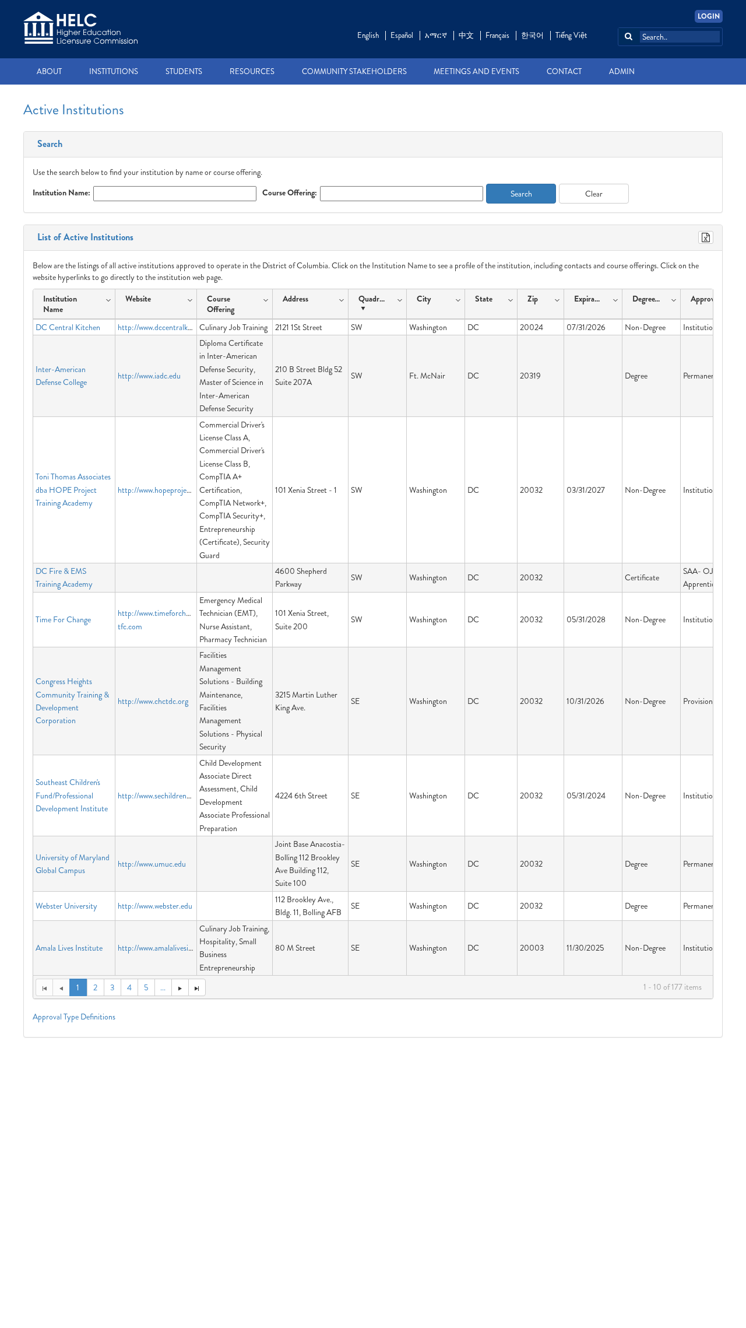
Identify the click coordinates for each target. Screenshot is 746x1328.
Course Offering (220, 304)
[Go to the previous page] (60, 987)
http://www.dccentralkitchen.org (169, 327)
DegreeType (648, 298)
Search (47, 144)
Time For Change (63, 619)
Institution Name (60, 304)
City (424, 298)
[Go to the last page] (197, 987)
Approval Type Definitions (74, 1016)
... (163, 987)
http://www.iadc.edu (149, 375)
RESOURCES (252, 71)
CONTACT (564, 71)
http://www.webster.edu (155, 906)
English (368, 35)
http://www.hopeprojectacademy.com (177, 490)
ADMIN (622, 71)
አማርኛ (436, 35)
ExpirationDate (590, 298)
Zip (532, 298)
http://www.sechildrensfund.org (167, 795)
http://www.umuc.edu (152, 864)
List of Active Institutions (83, 237)
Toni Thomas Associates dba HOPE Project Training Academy (73, 490)
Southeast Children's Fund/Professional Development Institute (72, 795)
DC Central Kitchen (68, 327)
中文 (466, 35)
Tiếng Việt (571, 35)
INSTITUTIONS (113, 71)
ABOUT (49, 71)
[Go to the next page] (179, 987)
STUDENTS (184, 71)
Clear (594, 193)
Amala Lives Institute (69, 948)
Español (401, 35)
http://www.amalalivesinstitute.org (172, 948)
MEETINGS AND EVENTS (476, 71)
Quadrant (374, 298)
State (483, 298)
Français (497, 35)
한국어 (532, 35)
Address (295, 298)
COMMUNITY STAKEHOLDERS (354, 71)
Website (138, 298)
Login (709, 16)
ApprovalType (713, 298)
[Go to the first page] (44, 987)
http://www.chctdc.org (153, 701)
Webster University (66, 906)
